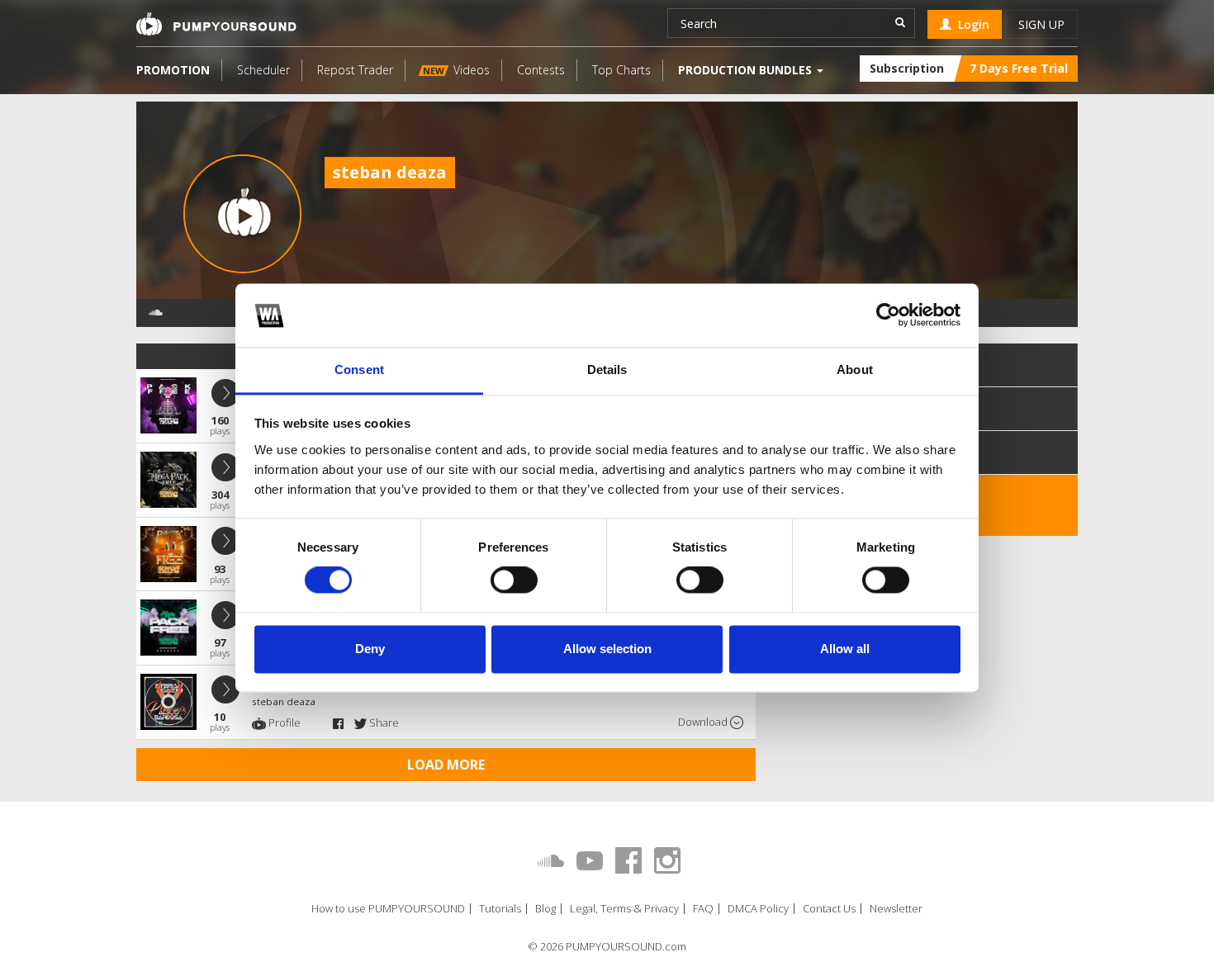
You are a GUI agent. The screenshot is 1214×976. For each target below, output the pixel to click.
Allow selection (607, 649)
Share (383, 722)
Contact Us (829, 908)
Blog (545, 908)
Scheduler (263, 70)
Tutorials (500, 908)
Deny (370, 649)
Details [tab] (607, 369)
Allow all (845, 649)
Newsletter (896, 908)
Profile (283, 722)
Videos (456, 70)
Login (970, 24)
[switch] (514, 580)
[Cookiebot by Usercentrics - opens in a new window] (888, 315)
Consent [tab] (359, 369)
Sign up (1041, 24)
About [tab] (855, 369)
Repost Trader (355, 70)
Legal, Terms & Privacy (624, 908)
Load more (446, 765)
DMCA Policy (758, 908)
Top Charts (621, 70)
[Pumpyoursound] (216, 24)
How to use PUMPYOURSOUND (388, 908)
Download (704, 721)
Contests (541, 70)
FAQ (703, 908)
